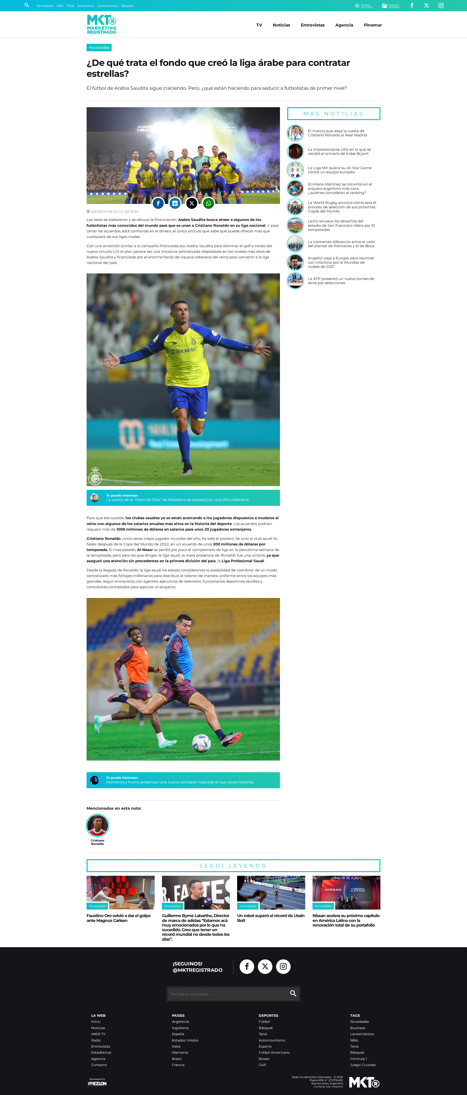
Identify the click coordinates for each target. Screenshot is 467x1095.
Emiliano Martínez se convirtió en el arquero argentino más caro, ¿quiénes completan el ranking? (340, 188)
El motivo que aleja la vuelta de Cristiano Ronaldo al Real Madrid (337, 133)
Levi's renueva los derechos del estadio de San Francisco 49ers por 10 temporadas (341, 225)
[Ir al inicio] (102, 24)
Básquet (127, 6)
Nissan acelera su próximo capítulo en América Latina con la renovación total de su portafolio (346, 920)
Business (357, 1028)
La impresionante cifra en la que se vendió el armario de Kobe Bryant (339, 151)
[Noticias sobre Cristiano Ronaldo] (97, 825)
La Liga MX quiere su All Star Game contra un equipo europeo (340, 170)
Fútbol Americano (274, 1052)
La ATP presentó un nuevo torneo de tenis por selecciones (341, 281)
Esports (265, 1046)
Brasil (176, 1059)
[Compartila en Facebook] (158, 203)
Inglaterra (180, 1028)
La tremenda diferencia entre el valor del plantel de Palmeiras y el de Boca (341, 244)
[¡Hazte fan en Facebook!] (411, 6)
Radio (96, 1040)
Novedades (45, 6)
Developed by (96, 1081)
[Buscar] (27, 5)
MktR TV (98, 1034)
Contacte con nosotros (328, 1086)
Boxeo (264, 1059)
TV (259, 24)
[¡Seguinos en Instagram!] (441, 6)
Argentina (180, 1022)
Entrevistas (86, 6)
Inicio (95, 1022)
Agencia (344, 24)
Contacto (99, 1065)
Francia (178, 1065)
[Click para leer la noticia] (295, 133)
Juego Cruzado (363, 1065)
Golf (262, 1065)
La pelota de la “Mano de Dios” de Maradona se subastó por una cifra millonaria (177, 499)
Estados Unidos (185, 1040)
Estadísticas (101, 1052)
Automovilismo (272, 1040)
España (178, 1034)
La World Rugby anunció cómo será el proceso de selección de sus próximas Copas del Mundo (342, 207)
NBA (60, 6)
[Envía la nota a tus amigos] (208, 203)
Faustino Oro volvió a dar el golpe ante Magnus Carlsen (119, 918)
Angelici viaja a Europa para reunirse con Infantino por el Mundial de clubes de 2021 (341, 262)
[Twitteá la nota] (191, 203)
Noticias (281, 24)
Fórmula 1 (358, 1059)
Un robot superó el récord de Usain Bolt (271, 918)
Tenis (70, 6)
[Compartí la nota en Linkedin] (175, 203)
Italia (176, 1046)
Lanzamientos (107, 6)
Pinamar (373, 24)
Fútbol (264, 1022)
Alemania (180, 1052)
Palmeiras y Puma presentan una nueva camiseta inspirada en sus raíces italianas (180, 782)
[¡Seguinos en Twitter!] (426, 6)
